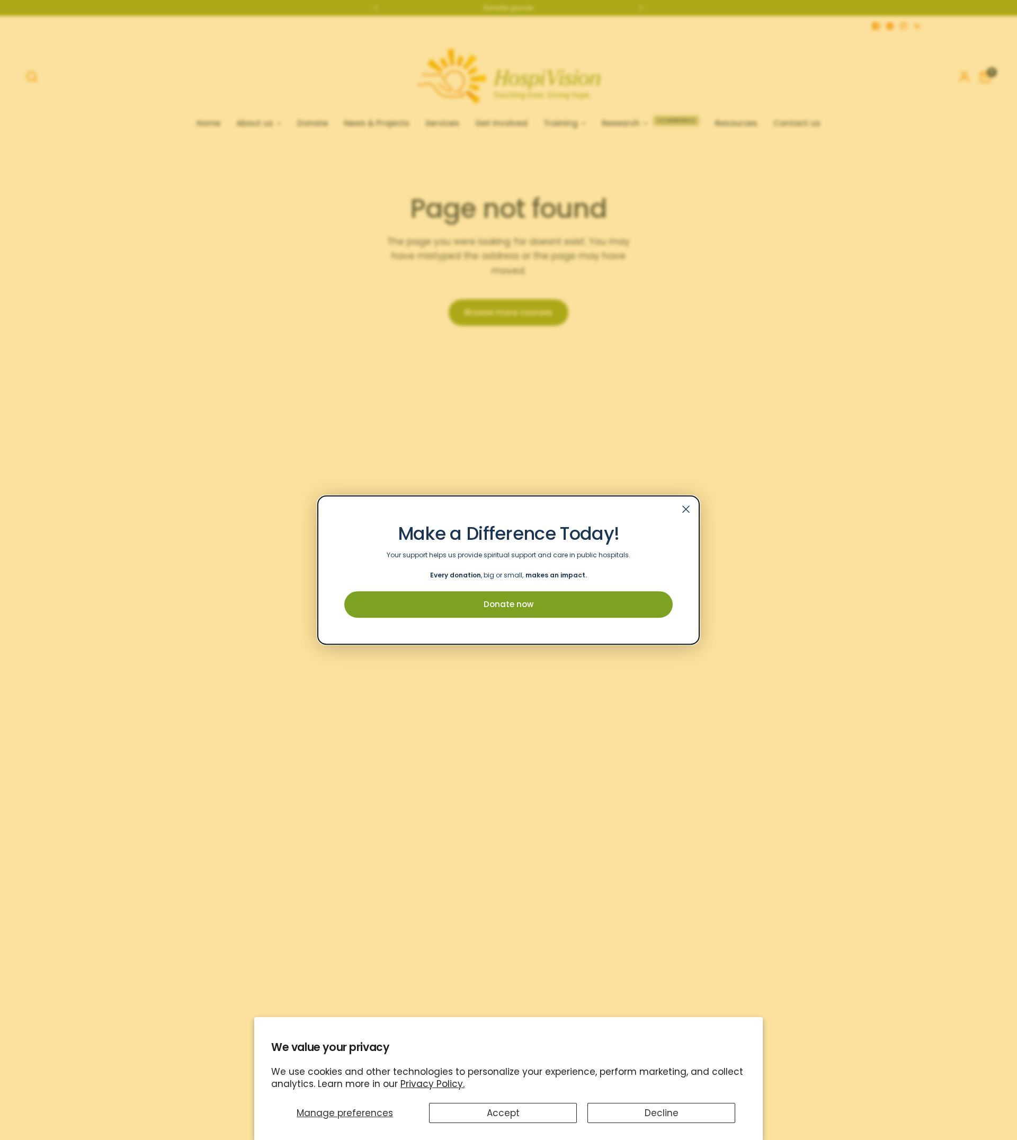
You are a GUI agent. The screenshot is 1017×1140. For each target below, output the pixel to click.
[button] (508, 604)
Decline (662, 1113)
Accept (503, 1113)
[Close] (686, 509)
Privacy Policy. (432, 1083)
